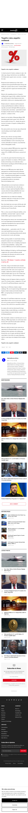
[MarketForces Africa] (14, 30)
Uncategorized (13, 34)
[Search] (26, 30)
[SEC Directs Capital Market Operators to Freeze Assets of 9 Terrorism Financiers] (14, 470)
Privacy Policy (11, 685)
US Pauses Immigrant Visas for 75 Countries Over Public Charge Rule (13, 419)
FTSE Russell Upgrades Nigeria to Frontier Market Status (16, 536)
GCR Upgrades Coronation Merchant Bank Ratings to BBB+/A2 (16, 542)
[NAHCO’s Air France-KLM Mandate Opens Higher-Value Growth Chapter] (4, 523)
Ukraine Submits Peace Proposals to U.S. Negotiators (12, 498)
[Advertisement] (14, 14)
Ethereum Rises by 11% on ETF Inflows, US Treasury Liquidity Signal (13, 459)
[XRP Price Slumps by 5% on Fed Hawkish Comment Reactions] (4, 530)
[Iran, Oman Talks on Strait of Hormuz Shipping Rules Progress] (14, 390)
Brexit (3, 347)
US (9, 347)
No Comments (5, 47)
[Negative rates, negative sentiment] (14, 58)
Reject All (14, 809)
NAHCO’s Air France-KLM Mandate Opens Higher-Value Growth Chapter (16, 522)
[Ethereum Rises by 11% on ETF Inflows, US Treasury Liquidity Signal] (14, 450)
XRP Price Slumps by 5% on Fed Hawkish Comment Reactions (16, 529)
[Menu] (2, 30)
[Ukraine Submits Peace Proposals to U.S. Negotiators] (14, 490)
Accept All (14, 800)
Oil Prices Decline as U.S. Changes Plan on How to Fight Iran (13, 439)
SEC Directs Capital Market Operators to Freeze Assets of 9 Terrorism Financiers (14, 479)
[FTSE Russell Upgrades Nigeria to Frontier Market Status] (4, 537)
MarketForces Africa (5, 34)
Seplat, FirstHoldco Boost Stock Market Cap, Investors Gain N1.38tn (16, 515)
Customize (14, 805)
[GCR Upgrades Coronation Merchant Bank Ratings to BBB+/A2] (4, 543)
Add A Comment (14, 503)
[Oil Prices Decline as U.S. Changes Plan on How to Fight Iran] (14, 430)
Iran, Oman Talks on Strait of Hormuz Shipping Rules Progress (13, 399)
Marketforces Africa (10, 43)
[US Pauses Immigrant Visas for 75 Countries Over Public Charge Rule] (14, 410)
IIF (6, 347)
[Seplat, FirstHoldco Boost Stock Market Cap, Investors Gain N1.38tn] (4, 516)
